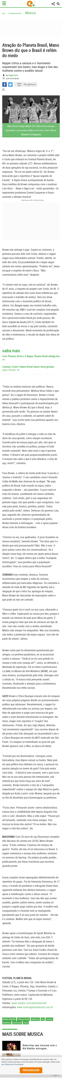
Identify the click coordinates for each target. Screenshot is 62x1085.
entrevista (17, 1022)
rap (42, 1019)
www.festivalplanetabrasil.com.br (35, 1007)
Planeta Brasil (23, 1019)
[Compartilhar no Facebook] (4, 84)
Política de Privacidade (14, 1064)
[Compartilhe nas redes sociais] (53, 3)
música (49, 1019)
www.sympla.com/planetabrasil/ (29, 1003)
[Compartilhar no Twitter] (10, 84)
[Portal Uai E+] (31, 4)
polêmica (35, 1019)
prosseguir (31, 1070)
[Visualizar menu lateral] (4, 3)
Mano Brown (9, 1019)
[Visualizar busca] (58, 3)
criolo (25, 1022)
